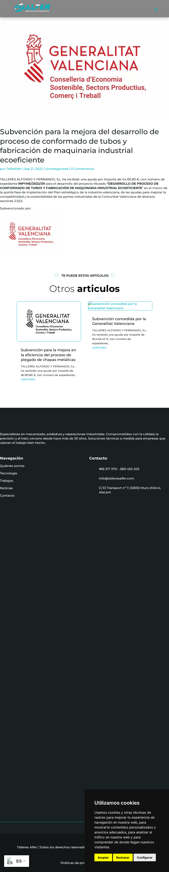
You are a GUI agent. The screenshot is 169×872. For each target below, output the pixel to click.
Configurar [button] (145, 857)
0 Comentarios (82, 169)
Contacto (7, 495)
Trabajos (6, 481)
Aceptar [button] (103, 857)
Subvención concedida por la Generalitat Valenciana (119, 321)
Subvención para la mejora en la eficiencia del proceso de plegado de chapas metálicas (48, 355)
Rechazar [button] (122, 857)
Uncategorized (56, 169)
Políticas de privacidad (80, 863)
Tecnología (8, 473)
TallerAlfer (14, 169)
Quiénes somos (12, 466)
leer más (28, 379)
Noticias (6, 488)
